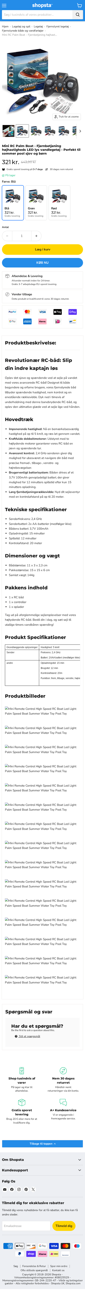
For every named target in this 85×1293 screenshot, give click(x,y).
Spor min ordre (58, 1266)
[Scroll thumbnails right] (79, 131)
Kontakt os (58, 1270)
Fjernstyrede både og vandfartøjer (22, 31)
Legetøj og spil (21, 26)
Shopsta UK (57, 1283)
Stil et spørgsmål (29, 1036)
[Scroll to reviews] (42, 158)
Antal (5, 227)
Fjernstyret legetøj (57, 26)
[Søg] (77, 14)
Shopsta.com (73, 1283)
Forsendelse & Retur (34, 1266)
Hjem (5, 26)
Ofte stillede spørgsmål (34, 1270)
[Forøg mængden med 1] (36, 236)
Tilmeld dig (64, 1226)
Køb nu (42, 263)
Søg (15, 1266)
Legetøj (38, 26)
